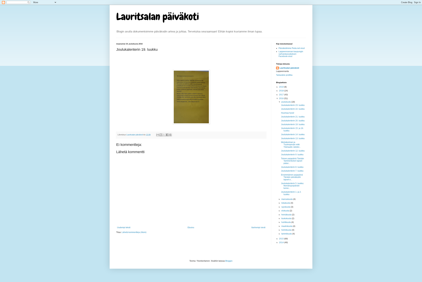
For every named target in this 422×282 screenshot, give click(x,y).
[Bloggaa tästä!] (161, 134)
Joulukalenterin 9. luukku (292, 154)
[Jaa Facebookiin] (167, 134)
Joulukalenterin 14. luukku (293, 134)
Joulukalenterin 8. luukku (292, 167)
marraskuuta (287, 199)
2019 (281, 87)
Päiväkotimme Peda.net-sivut (292, 48)
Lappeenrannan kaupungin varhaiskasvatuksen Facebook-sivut (291, 53)
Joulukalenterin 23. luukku (293, 105)
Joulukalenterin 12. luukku (293, 151)
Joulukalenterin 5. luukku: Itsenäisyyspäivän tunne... (292, 185)
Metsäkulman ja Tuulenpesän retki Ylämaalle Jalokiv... (291, 144)
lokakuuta (286, 203)
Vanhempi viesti (258, 227)
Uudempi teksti (123, 227)
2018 (281, 91)
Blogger (228, 261)
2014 (281, 242)
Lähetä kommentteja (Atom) (134, 232)
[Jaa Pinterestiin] (170, 134)
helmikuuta (286, 230)
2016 (281, 98)
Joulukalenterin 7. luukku (292, 171)
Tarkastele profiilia (284, 75)
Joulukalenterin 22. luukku (293, 109)
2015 (281, 239)
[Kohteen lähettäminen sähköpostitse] (157, 134)
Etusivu (191, 227)
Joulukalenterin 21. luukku (293, 117)
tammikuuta (286, 234)
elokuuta (285, 211)
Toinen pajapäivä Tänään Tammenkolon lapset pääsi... (292, 160)
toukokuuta (286, 218)
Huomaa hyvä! (287, 113)
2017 (281, 95)
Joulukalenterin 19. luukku (293, 124)
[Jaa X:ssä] (164, 134)
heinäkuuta (286, 215)
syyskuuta (286, 207)
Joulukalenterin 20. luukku (293, 121)
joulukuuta (286, 102)
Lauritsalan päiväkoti (157, 16)
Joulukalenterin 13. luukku (293, 138)
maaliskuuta (287, 226)
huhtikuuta (286, 222)
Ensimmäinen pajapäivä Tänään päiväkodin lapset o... (292, 177)
